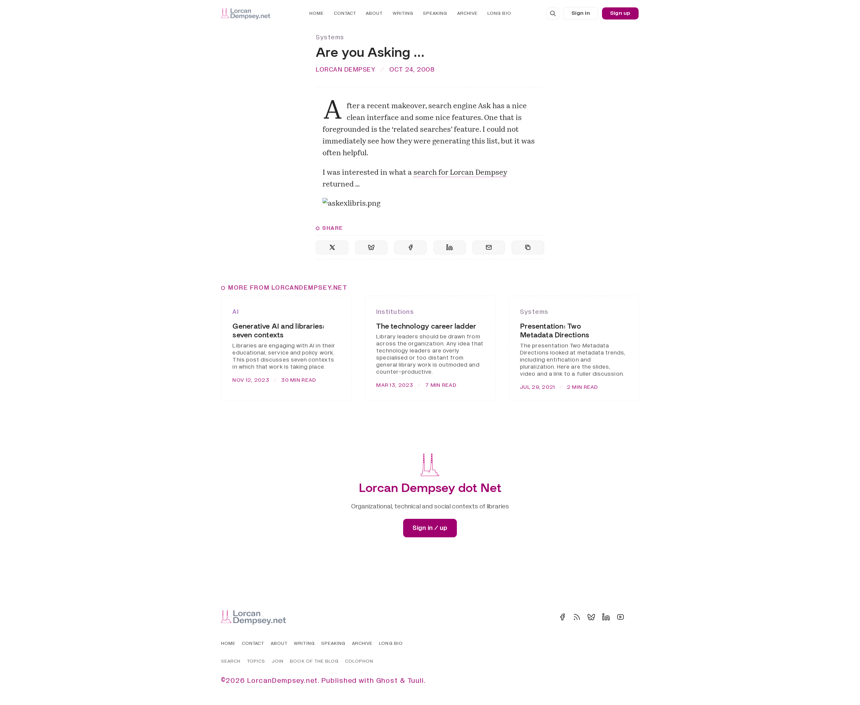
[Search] (553, 13)
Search (231, 661)
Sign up (620, 13)
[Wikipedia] (635, 617)
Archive (467, 13)
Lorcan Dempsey (346, 69)
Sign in (580, 13)
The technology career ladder (426, 326)
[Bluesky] (591, 617)
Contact (345, 13)
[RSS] (577, 617)
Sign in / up (430, 528)
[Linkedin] (606, 617)
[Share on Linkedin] (449, 247)
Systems (330, 37)
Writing (403, 13)
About (374, 13)
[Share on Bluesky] (371, 247)
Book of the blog (314, 661)
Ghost (387, 681)
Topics (256, 661)
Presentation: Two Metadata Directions (554, 330)
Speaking (435, 13)
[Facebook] (562, 617)
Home (316, 13)
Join (278, 661)
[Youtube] (620, 617)
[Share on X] (332, 247)
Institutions (395, 311)
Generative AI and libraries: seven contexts (278, 330)
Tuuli (415, 681)
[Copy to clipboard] (528, 247)
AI (235, 311)
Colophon (359, 661)
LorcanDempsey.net (282, 681)
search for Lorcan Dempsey (460, 173)
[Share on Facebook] (410, 247)
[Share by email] (488, 247)
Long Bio (499, 13)
